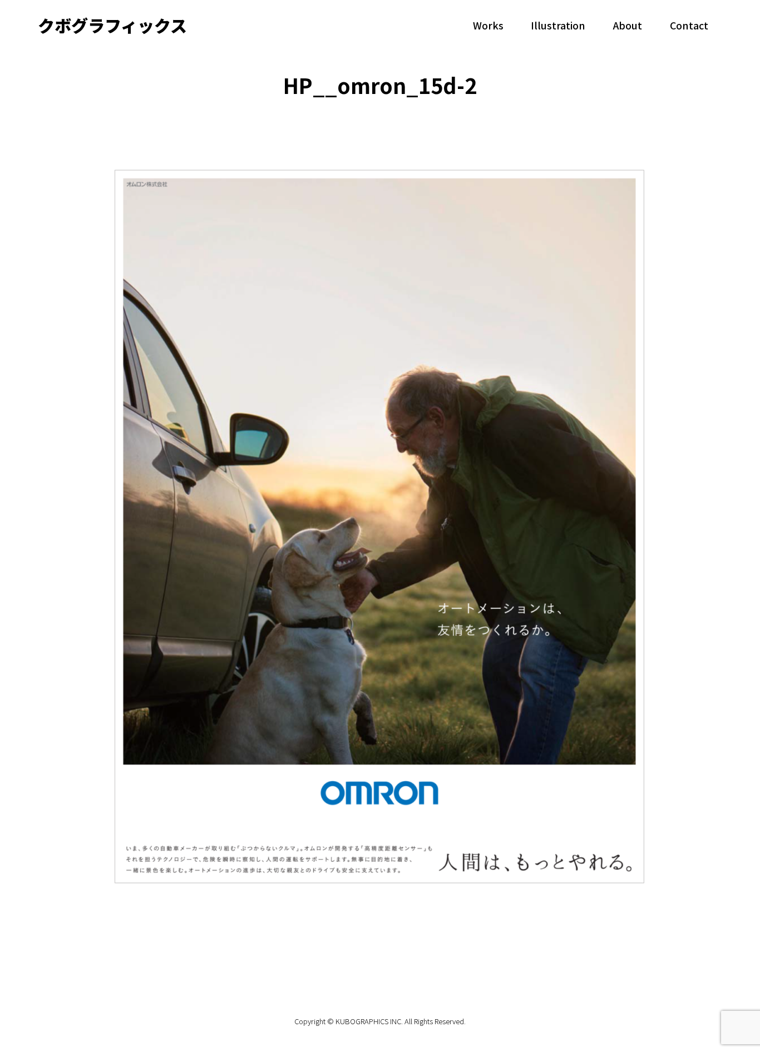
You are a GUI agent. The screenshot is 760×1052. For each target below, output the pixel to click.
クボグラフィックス (112, 25)
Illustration (558, 25)
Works (488, 25)
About (627, 25)
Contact (689, 25)
